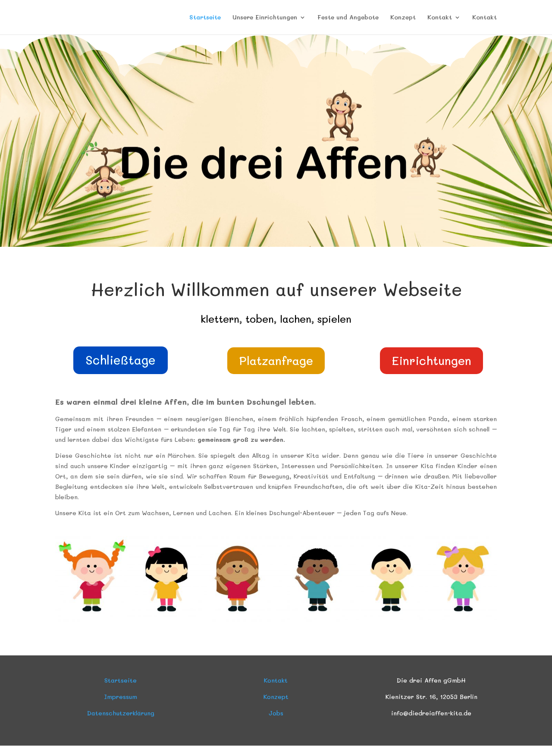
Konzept (403, 17)
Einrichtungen (431, 360)
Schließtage (120, 360)
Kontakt (439, 17)
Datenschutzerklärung (120, 713)
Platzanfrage (276, 360)
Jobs (276, 713)
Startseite (205, 17)
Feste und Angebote (348, 17)
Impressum (120, 696)
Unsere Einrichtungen (264, 17)
